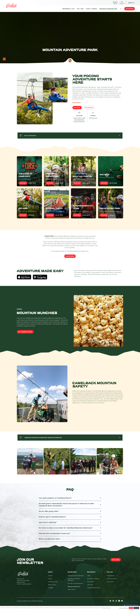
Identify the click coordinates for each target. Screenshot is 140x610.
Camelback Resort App (93, 588)
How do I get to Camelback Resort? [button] (52, 517)
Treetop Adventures (52, 175)
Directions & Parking (93, 578)
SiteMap (50, 588)
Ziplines (22, 208)
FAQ (70, 489)
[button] (115, 2)
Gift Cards (90, 585)
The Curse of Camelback (25, 175)
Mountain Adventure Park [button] (108, 9)
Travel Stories (72, 589)
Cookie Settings (123, 608)
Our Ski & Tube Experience (75, 583)
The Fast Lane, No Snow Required (55, 211)
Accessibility (110, 581)
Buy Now (78, 108)
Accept (131, 608)
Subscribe (116, 560)
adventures (72, 572)
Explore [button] (50, 183)
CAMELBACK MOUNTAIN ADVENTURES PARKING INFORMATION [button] (43, 437)
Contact (93, 115)
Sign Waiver (90, 108)
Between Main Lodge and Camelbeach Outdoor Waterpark (79, 119)
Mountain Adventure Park (70, 50)
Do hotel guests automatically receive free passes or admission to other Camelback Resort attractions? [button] (66, 504)
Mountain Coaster (82, 176)
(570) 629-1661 (93, 118)
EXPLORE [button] (23, 183)
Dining (19, 309)
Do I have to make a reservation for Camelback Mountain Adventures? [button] (66, 528)
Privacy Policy (110, 575)
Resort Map (90, 581)
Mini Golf (104, 174)
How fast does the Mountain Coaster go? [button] (54, 533)
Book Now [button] (129, 8)
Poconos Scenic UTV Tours (83, 207)
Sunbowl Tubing (54, 208)
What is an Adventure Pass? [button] (49, 539)
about (50, 572)
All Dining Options (26, 332)
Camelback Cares (53, 581)
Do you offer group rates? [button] (49, 511)
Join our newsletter (30, 561)
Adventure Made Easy (40, 271)
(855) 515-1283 (21, 582)
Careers (50, 578)
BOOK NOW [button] (32, 183)
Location (79, 115)
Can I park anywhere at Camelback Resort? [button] (55, 498)
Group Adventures (110, 208)
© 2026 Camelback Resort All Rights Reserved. (30, 601)
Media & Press (52, 585)
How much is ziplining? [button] (48, 522)
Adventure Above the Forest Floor (55, 179)
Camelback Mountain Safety (94, 385)
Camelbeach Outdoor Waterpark (74, 579)
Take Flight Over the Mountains (27, 211)
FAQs (88, 575)
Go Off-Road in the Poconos (81, 211)
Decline (136, 608)
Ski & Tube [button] (80, 9)
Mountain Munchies (37, 313)
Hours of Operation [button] (30, 135)
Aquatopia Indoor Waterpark (76, 575)
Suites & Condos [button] (91, 9)
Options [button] (32, 215)
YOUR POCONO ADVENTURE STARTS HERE (92, 79)
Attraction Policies (112, 578)
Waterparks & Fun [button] (68, 9)
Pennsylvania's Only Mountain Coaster (83, 179)
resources (91, 572)
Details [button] (113, 215)
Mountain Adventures (74, 586)
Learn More (70, 256)
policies (110, 572)
